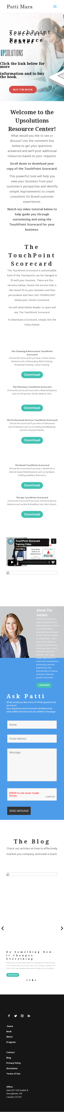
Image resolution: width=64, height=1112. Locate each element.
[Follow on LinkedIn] (28, 1015)
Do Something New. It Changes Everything (30, 955)
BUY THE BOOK (23, 89)
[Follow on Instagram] (22, 1015)
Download (32, 375)
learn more (44, 685)
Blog (8, 1057)
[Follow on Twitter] (15, 1015)
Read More (13, 975)
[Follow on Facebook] (9, 1015)
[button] (27, 980)
